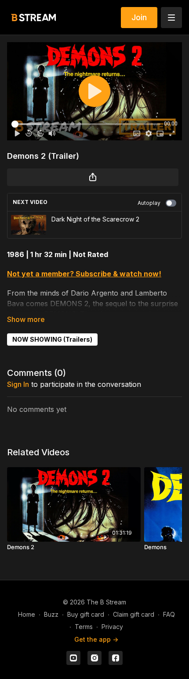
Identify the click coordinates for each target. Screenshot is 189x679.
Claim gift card (133, 614)
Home (26, 614)
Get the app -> (96, 639)
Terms (84, 626)
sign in (18, 384)
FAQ (169, 614)
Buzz (51, 614)
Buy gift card (85, 614)
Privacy (112, 626)
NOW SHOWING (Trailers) (52, 339)
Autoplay (149, 203)
